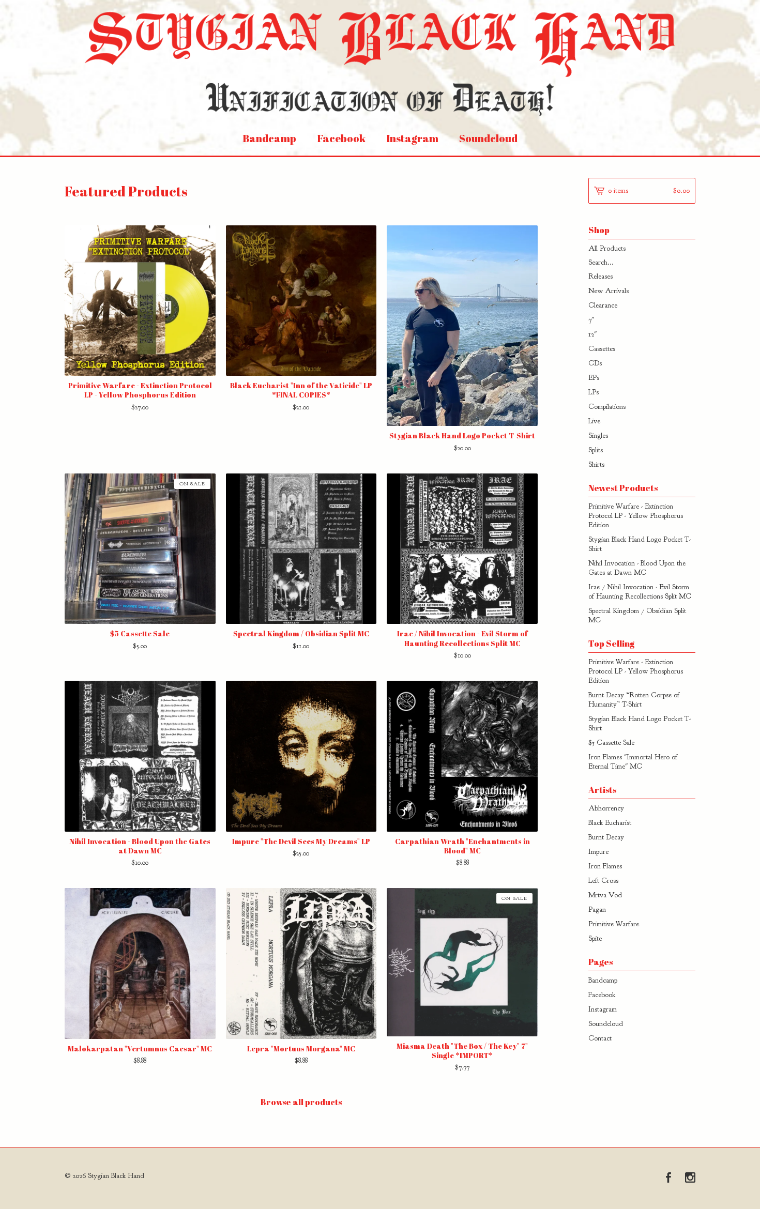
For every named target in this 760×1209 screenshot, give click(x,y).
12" (592, 334)
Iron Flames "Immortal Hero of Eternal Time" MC (632, 762)
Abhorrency (606, 808)
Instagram (412, 138)
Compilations (607, 406)
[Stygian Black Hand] (380, 60)
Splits (595, 450)
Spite (595, 938)
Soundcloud (488, 138)
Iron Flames (605, 866)
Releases (600, 276)
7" (591, 319)
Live (594, 421)
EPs (593, 377)
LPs (593, 392)
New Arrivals (608, 290)
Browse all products (301, 1102)
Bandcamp (269, 138)
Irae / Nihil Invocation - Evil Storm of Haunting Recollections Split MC (639, 592)
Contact (600, 1038)
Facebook (341, 138)
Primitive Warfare (613, 924)
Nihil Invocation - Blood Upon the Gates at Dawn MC (637, 568)
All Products (607, 248)
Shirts (596, 464)
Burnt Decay (606, 837)
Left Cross (603, 880)
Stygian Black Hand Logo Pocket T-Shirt (639, 544)
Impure (598, 851)
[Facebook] (668, 1178)
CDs (595, 363)
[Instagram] (690, 1178)
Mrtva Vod (605, 895)
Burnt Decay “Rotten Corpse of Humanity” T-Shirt (633, 700)
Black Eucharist (609, 822)
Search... (601, 262)
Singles (598, 435)
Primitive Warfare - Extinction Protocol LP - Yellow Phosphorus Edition (635, 515)
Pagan (597, 909)
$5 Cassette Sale (611, 742)
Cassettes (601, 348)
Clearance (602, 305)
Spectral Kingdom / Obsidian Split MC (637, 615)
